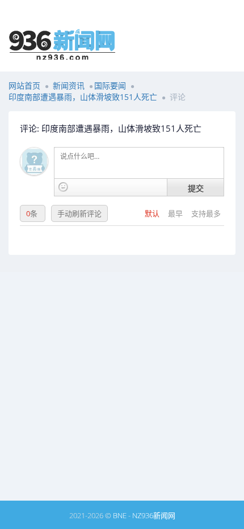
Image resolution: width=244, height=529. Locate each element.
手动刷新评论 (79, 213)
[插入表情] (63, 187)
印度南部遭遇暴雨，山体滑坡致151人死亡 (83, 96)
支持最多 (206, 213)
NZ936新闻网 (153, 515)
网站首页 (24, 85)
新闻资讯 (69, 85)
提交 (196, 188)
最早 (176, 213)
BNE (120, 515)
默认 (153, 213)
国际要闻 (110, 85)
